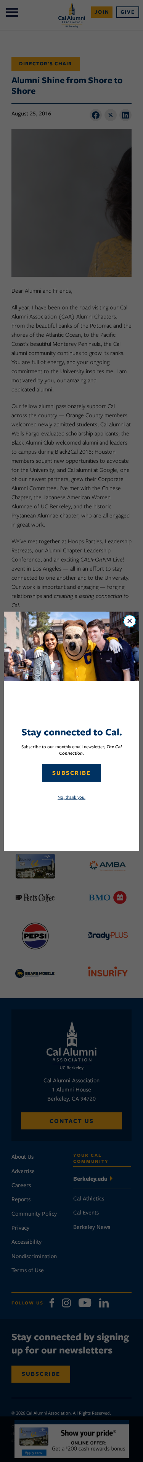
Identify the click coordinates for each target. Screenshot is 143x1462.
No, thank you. (71, 797)
